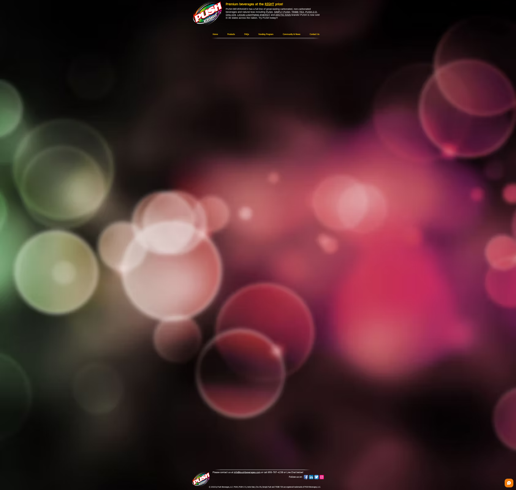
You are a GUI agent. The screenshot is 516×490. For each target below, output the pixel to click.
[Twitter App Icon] (316, 477)
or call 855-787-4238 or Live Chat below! (282, 472)
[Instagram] (322, 477)
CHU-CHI (231, 15)
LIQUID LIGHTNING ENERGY (253, 15)
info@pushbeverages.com (247, 472)
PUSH (269, 12)
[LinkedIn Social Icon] (311, 477)
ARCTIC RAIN (283, 15)
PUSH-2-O (311, 12)
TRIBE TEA (297, 12)
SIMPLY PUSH (282, 12)
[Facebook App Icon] (306, 477)
